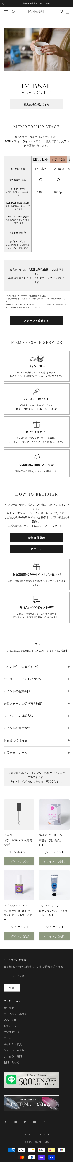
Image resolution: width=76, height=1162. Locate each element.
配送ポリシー (11, 1025)
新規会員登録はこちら (36, 104)
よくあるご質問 (13, 1056)
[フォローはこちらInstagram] (15, 1122)
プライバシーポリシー (17, 1013)
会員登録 (13, 772)
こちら (37, 781)
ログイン (36, 549)
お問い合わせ (11, 1062)
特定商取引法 (11, 1031)
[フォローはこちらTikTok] (44, 1122)
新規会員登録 (36, 537)
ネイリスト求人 (13, 1044)
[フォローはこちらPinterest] (25, 1122)
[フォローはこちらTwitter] (5, 1122)
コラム (7, 1038)
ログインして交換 (19, 861)
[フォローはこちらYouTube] (34, 1122)
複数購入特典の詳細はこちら (36, 3)
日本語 (42, 1134)
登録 (12, 987)
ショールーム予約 (14, 1050)
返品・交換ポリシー (15, 1019)
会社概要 (9, 1007)
